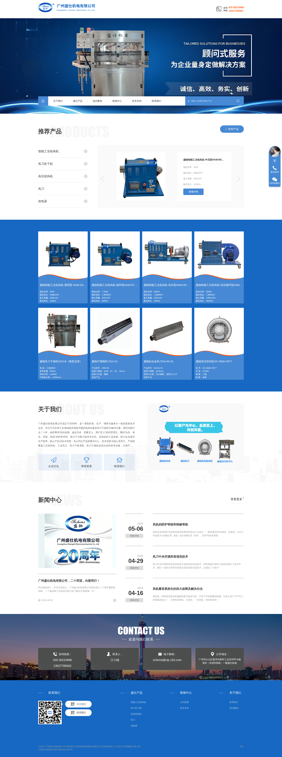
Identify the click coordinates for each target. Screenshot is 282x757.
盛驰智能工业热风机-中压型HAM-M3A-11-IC (204, 159)
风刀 (41, 188)
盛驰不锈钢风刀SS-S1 (105, 361)
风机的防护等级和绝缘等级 (170, 524)
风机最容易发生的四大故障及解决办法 (178, 588)
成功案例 (97, 101)
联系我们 (156, 101)
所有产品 (233, 129)
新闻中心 (117, 101)
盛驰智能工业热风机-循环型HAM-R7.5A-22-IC (119, 285)
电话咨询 (275, 172)
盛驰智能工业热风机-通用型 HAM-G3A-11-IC (66, 285)
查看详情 (193, 191)
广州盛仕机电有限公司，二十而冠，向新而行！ (69, 580)
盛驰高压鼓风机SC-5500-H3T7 (214, 361)
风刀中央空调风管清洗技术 (170, 556)
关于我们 (58, 101)
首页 (43, 101)
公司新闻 (184, 702)
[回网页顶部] (274, 161)
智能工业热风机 (48, 151)
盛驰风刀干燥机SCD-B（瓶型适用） (61, 361)
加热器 (42, 201)
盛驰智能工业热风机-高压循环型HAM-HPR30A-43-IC (227, 285)
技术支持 (136, 101)
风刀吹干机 (45, 163)
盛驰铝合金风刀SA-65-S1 (159, 361)
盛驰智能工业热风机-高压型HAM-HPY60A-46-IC (172, 285)
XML (242, 746)
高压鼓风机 (45, 176)
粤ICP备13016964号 (63, 749)
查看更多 (236, 499)
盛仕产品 (77, 101)
